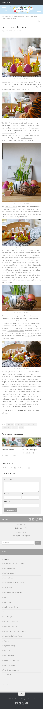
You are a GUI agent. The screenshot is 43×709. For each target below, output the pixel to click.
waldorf (21, 427)
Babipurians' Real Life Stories (13, 583)
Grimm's (28, 424)
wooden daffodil (26, 138)
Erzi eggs (17, 280)
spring (34, 424)
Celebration (10, 424)
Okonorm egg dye (27, 250)
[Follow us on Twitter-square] (33, 519)
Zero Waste (7, 675)
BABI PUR (5, 2)
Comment (8, 480)
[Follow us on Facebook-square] (29, 519)
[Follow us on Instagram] (36, 519)
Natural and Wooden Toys (12, 636)
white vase (26, 323)
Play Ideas (7, 651)
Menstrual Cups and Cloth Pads (14, 631)
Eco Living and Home (10, 16)
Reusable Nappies (9, 665)
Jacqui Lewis (7, 31)
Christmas (7, 602)
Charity (5, 597)
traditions (14, 427)
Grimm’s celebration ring (13, 123)
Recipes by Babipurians (11, 660)
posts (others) (8, 655)
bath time (5, 406)
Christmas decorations (16, 331)
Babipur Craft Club (9, 573)
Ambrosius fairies (11, 207)
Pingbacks (24, 468)
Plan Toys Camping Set (30, 450)
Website (6, 501)
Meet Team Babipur (10, 626)
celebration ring (19, 424)
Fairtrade (6, 612)
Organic (6, 641)
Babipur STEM (8, 578)
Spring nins (29, 336)
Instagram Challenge (10, 621)
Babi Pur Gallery (9, 685)
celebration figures (8, 133)
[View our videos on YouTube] (40, 519)
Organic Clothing (9, 646)
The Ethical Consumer (11, 670)
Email (25, 494)
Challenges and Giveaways (12, 592)
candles (4, 379)
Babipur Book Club (9, 568)
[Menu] (40, 2)
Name (6, 494)
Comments (10, 468)
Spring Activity (6, 427)
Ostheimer (12, 214)
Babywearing (7, 588)
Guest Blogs (24, 16)
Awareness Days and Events (13, 563)
